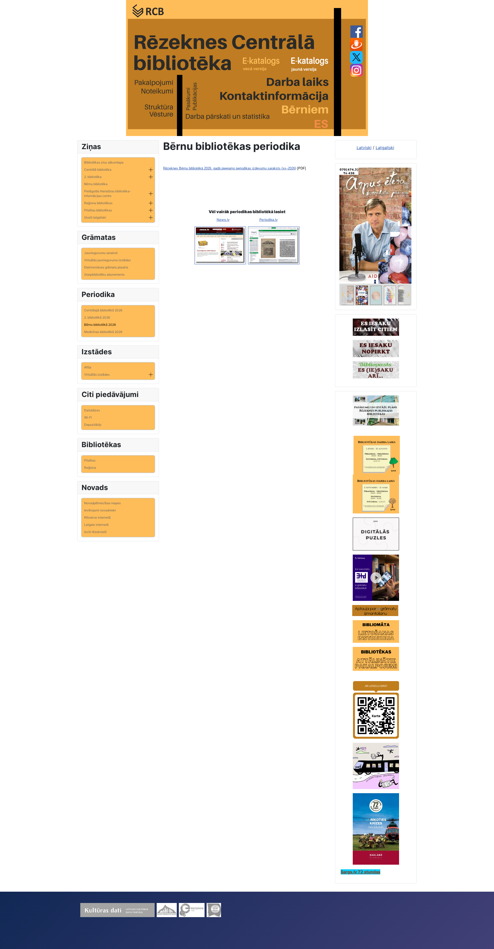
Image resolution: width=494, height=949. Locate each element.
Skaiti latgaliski (95, 217)
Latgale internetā (96, 525)
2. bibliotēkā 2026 (97, 317)
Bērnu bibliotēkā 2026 (100, 325)
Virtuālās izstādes (97, 374)
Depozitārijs (92, 425)
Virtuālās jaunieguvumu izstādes (107, 260)
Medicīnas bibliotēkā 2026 (103, 332)
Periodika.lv (268, 220)
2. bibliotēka (93, 177)
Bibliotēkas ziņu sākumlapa (103, 162)
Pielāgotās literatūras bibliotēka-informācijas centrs (107, 193)
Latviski (364, 147)
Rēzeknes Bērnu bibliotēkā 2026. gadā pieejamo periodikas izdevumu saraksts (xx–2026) (229, 168)
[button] (150, 169)
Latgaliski (385, 147)
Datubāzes (92, 410)
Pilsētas (89, 460)
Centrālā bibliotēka (97, 169)
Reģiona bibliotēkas (98, 203)
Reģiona (90, 467)
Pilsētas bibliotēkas (98, 210)
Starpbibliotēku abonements (104, 274)
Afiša (87, 367)
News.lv (223, 220)
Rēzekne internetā (97, 517)
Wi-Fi (88, 417)
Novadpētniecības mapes (102, 503)
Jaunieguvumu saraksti (101, 253)
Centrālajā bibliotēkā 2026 (103, 310)
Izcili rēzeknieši (95, 532)
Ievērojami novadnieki (100, 510)
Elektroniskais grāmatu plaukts (106, 267)
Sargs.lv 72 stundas (360, 871)
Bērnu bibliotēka (96, 184)
